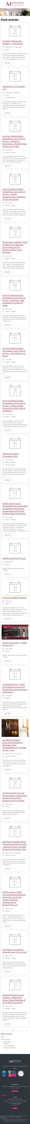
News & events (6, 1034)
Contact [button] (15, 1108)
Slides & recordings (9, 1047)
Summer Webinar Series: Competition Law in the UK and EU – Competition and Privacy (13, 352)
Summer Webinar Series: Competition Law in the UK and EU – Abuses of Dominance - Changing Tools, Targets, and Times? (14, 141)
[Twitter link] (5, 1095)
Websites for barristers (10, 1120)
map (24, 1101)
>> (27, 1031)
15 (19, 1030)
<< (2, 1031)
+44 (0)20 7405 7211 (16, 1103)
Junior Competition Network (14, 597)
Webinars (6, 1043)
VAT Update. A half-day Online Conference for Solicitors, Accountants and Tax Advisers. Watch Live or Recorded (14, 247)
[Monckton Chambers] (15, 4)
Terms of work (3, 1115)
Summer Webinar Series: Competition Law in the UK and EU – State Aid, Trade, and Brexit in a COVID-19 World (13, 300)
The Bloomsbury (10, 97)
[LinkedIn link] (3, 1095)
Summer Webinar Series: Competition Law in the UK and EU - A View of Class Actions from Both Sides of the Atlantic (13, 405)
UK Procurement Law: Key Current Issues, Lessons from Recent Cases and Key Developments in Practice (14, 797)
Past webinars (9, 1045)
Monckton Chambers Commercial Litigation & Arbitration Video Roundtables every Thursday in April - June (14, 745)
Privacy (24, 1115)
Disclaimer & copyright (15, 1116)
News (2, 1036)
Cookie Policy (3, 1116)
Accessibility (3, 1118)
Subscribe (15, 1091)
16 (22, 1030)
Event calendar (6, 1039)
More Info (7, 63)
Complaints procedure (15, 1115)
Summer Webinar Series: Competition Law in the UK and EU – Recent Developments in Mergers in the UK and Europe (14, 194)
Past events (7, 1041)
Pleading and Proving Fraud (13, 558)
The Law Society (10, 464)
